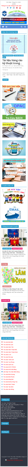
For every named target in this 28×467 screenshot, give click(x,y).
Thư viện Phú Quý (8, 357)
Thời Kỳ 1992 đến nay (8, 55)
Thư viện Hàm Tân (8, 347)
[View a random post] (25, 26)
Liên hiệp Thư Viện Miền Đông (11, 372)
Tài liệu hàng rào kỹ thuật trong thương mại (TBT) (13, 63)
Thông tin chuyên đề (17, 248)
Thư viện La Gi (7, 354)
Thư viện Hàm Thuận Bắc (10, 349)
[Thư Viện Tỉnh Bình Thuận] (3, 26)
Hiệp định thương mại (7, 67)
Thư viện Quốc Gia (8, 364)
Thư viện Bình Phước (8, 377)
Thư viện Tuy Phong (8, 362)
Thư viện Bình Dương (9, 374)
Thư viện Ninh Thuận (9, 384)
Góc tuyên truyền (7, 248)
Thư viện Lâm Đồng (8, 389)
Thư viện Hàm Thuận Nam (10, 352)
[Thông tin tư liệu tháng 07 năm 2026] (14, 267)
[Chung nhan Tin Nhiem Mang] (14, 460)
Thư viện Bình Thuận (17, 67)
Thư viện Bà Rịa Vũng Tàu (10, 382)
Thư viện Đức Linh (8, 344)
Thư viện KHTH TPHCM (9, 367)
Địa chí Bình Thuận (19, 65)
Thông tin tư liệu (7, 286)
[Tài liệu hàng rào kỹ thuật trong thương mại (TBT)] (14, 36)
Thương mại (5, 69)
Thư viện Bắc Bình (8, 342)
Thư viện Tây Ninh (8, 387)
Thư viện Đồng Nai (8, 379)
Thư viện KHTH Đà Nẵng (9, 369)
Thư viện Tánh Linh (8, 359)
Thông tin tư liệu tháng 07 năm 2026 (11, 5)
